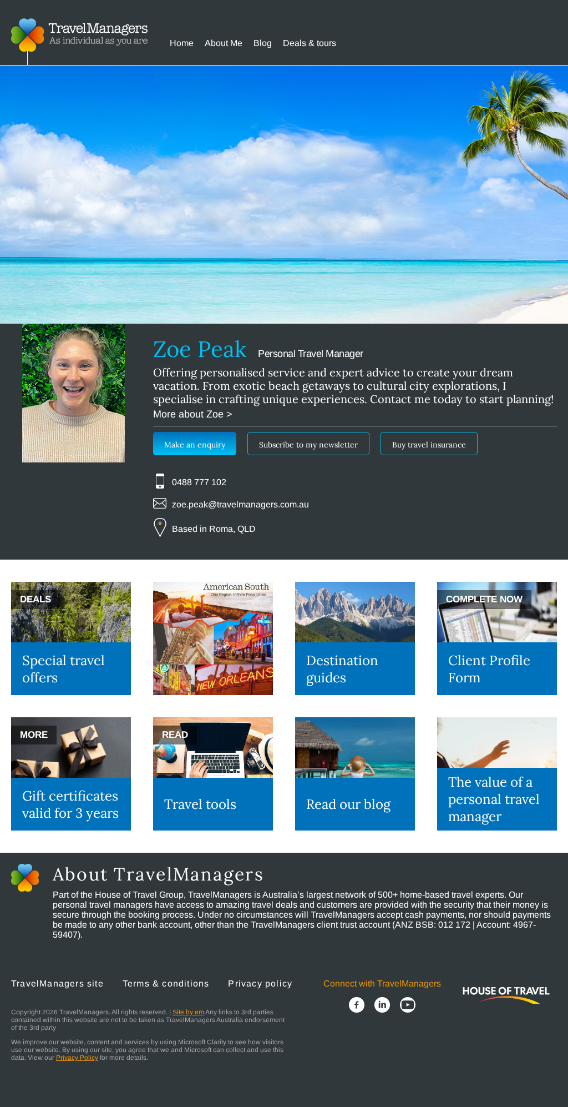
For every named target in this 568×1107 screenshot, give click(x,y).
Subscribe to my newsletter (308, 445)
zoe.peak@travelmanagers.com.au (240, 504)
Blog (262, 43)
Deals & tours (309, 43)
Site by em (188, 1012)
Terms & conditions (166, 983)
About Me (223, 43)
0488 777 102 (199, 482)
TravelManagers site (57, 983)
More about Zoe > (192, 414)
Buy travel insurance (429, 445)
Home (182, 43)
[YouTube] (407, 1006)
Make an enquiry (194, 445)
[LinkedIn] (382, 1006)
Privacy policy (260, 983)
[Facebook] (356, 1006)
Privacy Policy (77, 1057)
